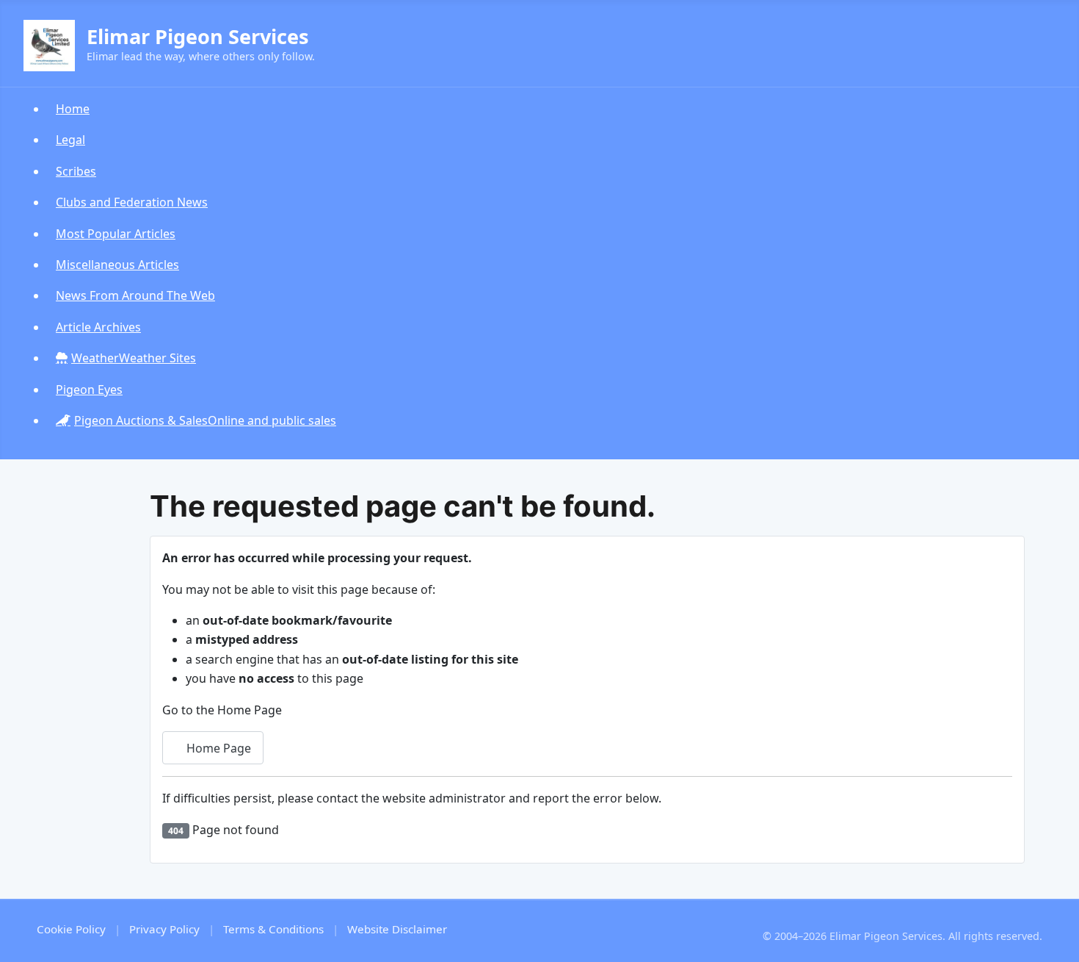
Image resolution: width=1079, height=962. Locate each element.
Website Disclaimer (397, 929)
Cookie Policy (71, 929)
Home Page (217, 748)
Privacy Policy (164, 929)
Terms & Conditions (273, 929)
